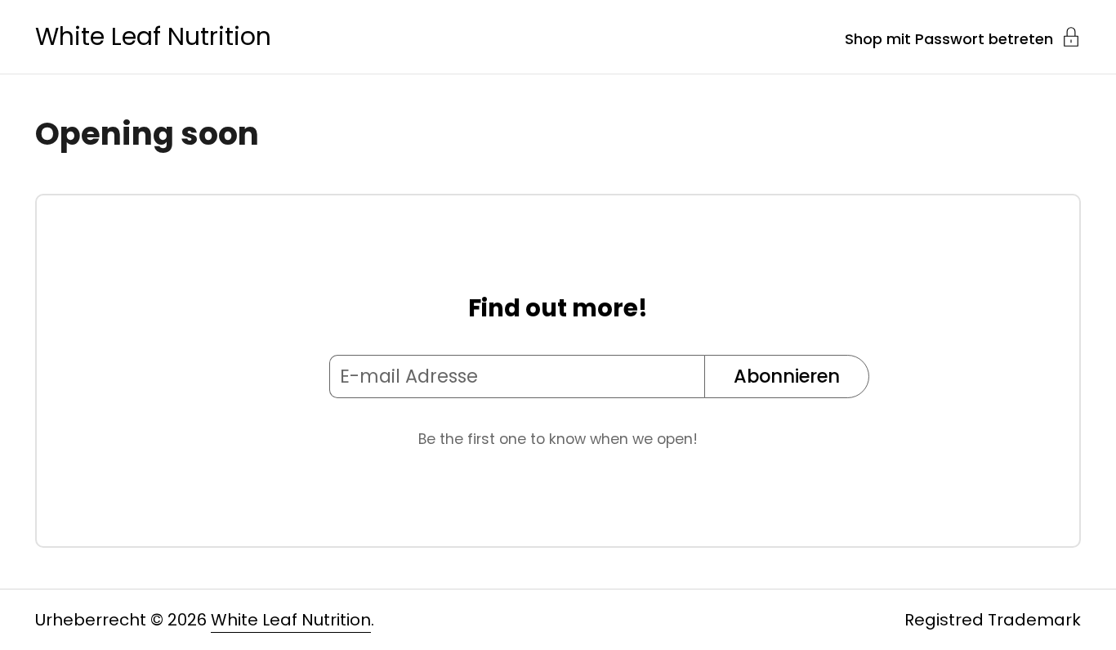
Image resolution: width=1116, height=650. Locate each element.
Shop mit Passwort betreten (949, 38)
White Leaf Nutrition (153, 37)
